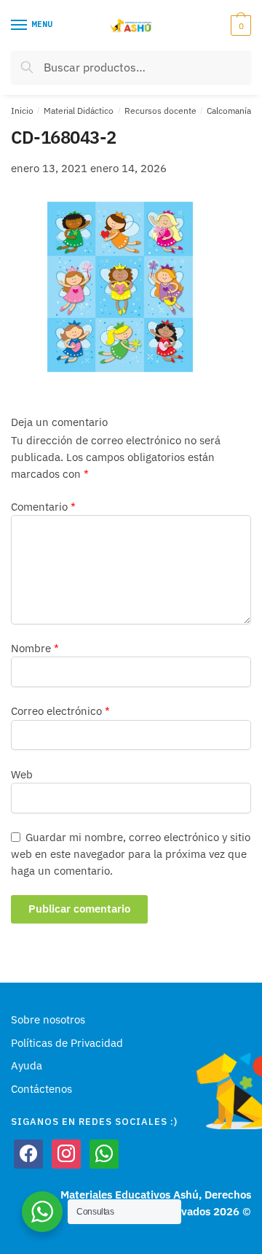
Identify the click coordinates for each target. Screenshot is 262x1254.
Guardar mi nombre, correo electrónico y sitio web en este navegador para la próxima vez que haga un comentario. (130, 854)
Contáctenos (41, 1089)
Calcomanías (231, 110)
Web (22, 774)
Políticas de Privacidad (67, 1043)
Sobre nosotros (48, 1019)
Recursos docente (160, 110)
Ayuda (26, 1065)
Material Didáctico (79, 110)
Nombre (35, 648)
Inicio (22, 110)
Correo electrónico (60, 711)
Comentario (43, 507)
